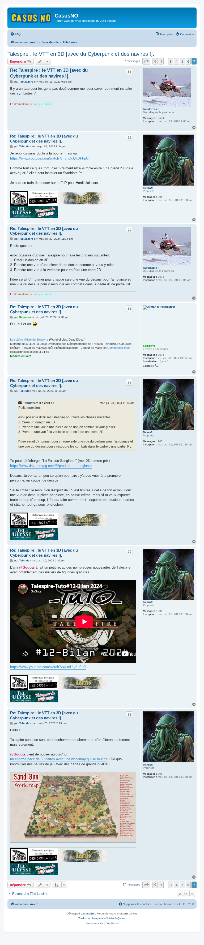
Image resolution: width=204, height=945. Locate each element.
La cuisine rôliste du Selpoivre (29, 339)
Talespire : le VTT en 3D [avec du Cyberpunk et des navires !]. (80, 54)
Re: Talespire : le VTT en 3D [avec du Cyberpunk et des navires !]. (49, 73)
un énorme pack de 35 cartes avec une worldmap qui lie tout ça (59, 759)
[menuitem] (15, 34)
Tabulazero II (151, 109)
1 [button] (161, 61)
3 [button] (171, 61)
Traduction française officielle (96, 918)
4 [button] (176, 61)
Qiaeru (121, 918)
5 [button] (182, 61)
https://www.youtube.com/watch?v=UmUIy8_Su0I (48, 667)
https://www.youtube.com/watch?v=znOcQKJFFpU (49, 158)
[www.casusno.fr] (32, 17)
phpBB (90, 913)
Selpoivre (149, 345)
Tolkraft (147, 187)
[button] (146, 61)
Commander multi (118, 347)
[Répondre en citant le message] (129, 71)
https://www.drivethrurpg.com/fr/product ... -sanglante (51, 466)
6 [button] (188, 61)
